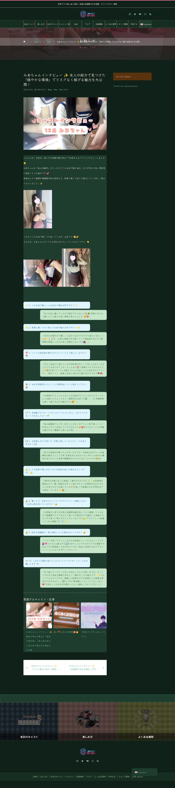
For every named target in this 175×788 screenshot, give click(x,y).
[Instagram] (129, 14)
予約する (133, 24)
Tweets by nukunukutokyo (125, 85)
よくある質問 (110, 24)
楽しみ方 (41, 24)
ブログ (87, 24)
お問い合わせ (137, 777)
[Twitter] (135, 14)
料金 (76, 24)
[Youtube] (140, 14)
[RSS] (150, 14)
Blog (50, 90)
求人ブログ (63, 90)
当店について (29, 24)
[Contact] (145, 14)
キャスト (69, 777)
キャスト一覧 (64, 24)
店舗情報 (99, 24)
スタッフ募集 (122, 24)
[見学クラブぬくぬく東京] (87, 14)
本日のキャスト (52, 25)
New (55, 90)
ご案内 (35, 777)
